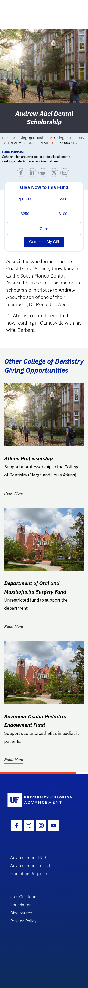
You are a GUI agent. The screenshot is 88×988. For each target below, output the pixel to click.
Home (6, 138)
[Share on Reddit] (43, 173)
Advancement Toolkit (30, 865)
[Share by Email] (65, 173)
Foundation (21, 905)
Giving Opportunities (32, 138)
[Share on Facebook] (22, 173)
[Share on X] (55, 173)
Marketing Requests (29, 873)
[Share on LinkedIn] (33, 173)
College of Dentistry (69, 138)
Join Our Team (24, 896)
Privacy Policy (23, 921)
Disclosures (21, 913)
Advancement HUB (28, 857)
